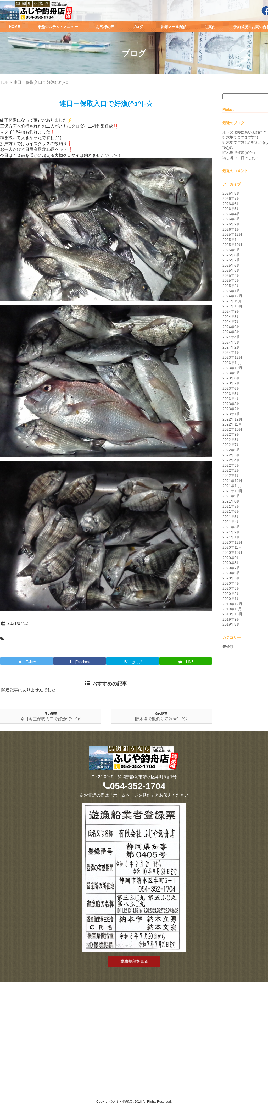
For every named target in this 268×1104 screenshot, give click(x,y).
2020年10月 (232, 552)
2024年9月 (231, 311)
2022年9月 (231, 434)
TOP (4, 82)
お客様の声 (105, 27)
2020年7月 (231, 568)
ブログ (137, 27)
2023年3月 (231, 404)
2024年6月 (231, 327)
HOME (14, 27)
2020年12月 (232, 542)
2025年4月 (231, 275)
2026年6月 (231, 204)
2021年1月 (231, 537)
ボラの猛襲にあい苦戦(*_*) (244, 132)
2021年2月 (231, 532)
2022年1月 (231, 475)
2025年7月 (231, 260)
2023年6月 (231, 388)
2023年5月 (231, 393)
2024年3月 (231, 342)
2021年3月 (231, 527)
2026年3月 (231, 219)
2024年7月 (231, 321)
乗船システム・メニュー (58, 27)
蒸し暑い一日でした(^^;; (242, 158)
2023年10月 (232, 368)
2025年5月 (231, 270)
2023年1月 (231, 414)
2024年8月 (231, 316)
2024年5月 (231, 332)
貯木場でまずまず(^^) (240, 137)
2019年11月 (232, 609)
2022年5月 (231, 455)
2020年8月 (231, 563)
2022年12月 (232, 419)
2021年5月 (231, 517)
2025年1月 (231, 291)
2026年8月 (231, 193)
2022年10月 (232, 429)
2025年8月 (231, 255)
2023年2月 (231, 409)
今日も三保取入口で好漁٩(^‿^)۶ (50, 719)
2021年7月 (231, 506)
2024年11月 (232, 301)
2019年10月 (232, 614)
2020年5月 (231, 578)
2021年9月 (231, 496)
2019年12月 (232, 604)
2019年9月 (231, 619)
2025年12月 (232, 234)
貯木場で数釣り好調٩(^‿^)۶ (161, 719)
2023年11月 (232, 363)
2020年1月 (231, 599)
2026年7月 (231, 198)
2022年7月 (231, 445)
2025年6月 (231, 265)
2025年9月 (231, 250)
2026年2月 (231, 224)
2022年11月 (232, 424)
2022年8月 (231, 440)
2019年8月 (231, 624)
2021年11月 (232, 486)
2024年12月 (232, 296)
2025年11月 (232, 240)
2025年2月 (231, 286)
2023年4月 (231, 398)
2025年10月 (232, 244)
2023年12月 (232, 357)
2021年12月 (232, 481)
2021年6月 (231, 511)
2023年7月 (231, 383)
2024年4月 (231, 337)
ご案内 (210, 27)
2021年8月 (231, 501)
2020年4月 (231, 583)
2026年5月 (231, 209)
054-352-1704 (137, 786)
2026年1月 (231, 229)
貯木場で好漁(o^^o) (238, 153)
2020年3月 (231, 588)
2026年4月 (231, 214)
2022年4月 (231, 460)
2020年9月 (231, 558)
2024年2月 (231, 347)
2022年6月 (231, 450)
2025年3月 (231, 280)
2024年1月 (231, 352)
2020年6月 (231, 573)
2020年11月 (232, 547)
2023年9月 (231, 373)
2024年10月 (232, 306)
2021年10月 (232, 491)
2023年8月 (231, 378)
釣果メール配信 (174, 27)
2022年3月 (231, 465)
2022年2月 (231, 470)
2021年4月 (231, 522)
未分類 (227, 646)
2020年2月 (231, 594)
